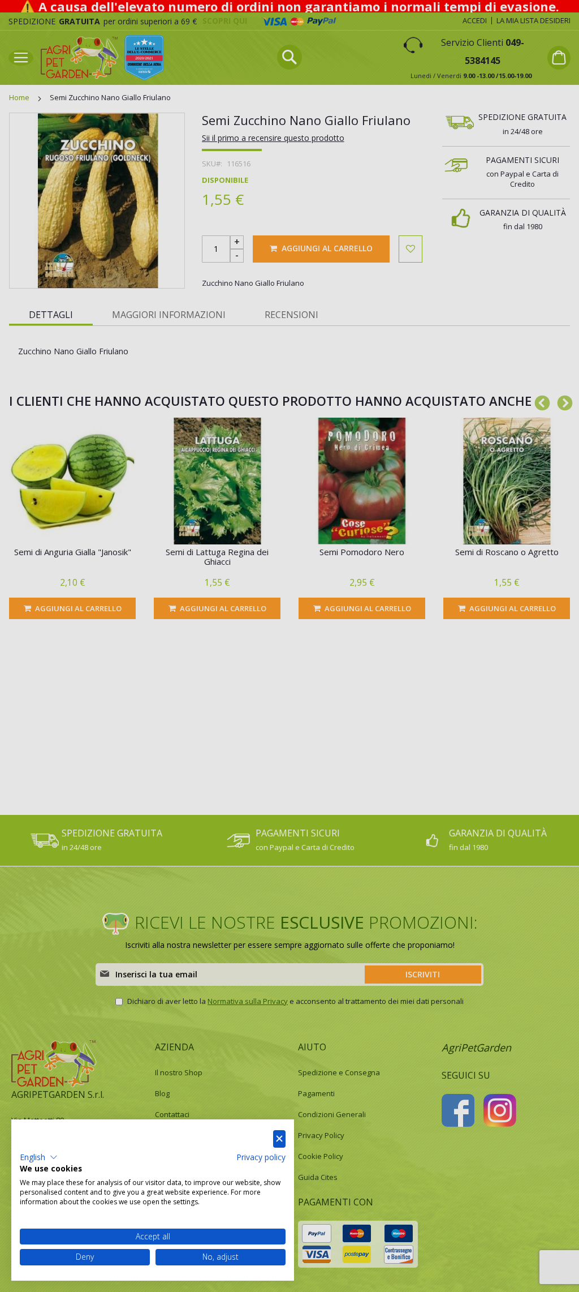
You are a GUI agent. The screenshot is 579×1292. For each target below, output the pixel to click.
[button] (39, 1157)
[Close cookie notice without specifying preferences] (279, 1139)
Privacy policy (261, 1157)
